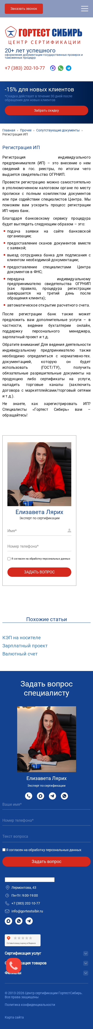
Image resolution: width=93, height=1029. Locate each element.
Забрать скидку (46, 110)
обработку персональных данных (49, 558)
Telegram (52, 795)
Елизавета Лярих (39, 512)
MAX (40, 795)
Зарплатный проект (25, 646)
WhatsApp (64, 795)
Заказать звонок (23, 8)
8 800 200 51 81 (28, 796)
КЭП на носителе (21, 637)
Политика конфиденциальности (30, 1005)
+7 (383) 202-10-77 (25, 68)
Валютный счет (20, 654)
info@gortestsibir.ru (27, 911)
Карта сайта (14, 1017)
